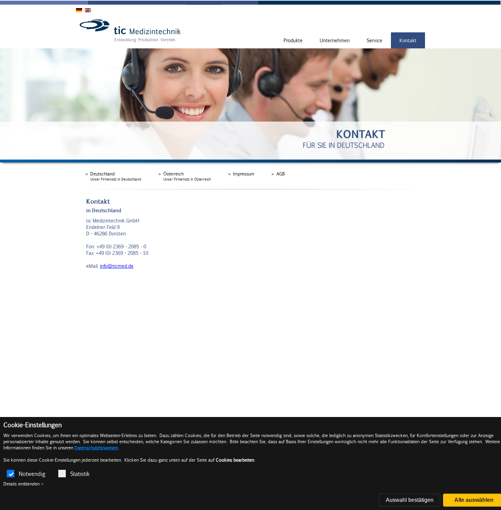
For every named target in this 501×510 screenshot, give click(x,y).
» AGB (278, 174)
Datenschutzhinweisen (96, 448)
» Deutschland (113, 176)
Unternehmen (335, 40)
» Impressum (241, 174)
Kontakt (407, 40)
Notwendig (32, 473)
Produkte (293, 40)
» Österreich (184, 176)
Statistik (80, 473)
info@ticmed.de (117, 266)
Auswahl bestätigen (410, 500)
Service (374, 40)
